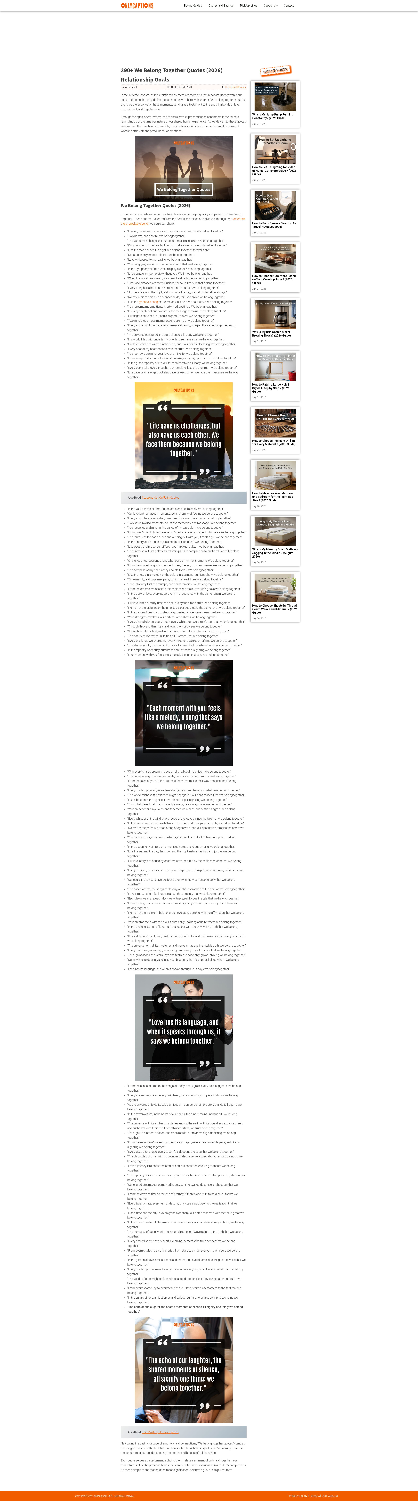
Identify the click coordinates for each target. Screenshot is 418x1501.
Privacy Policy (298, 1495)
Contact (289, 5)
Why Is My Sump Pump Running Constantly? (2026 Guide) (272, 116)
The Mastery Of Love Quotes (160, 1432)
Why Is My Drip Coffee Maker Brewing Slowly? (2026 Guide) (271, 333)
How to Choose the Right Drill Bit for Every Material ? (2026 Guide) (273, 442)
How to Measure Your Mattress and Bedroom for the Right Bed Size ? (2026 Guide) (273, 497)
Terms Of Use (318, 1495)
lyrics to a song (148, 302)
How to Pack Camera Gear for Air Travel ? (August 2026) (274, 225)
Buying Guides (193, 5)
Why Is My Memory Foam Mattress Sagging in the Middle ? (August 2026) (275, 553)
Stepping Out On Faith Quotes (160, 497)
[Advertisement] (209, 36)
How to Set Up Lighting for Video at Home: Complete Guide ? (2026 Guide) (274, 170)
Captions (269, 5)
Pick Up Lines (248, 5)
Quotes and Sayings (221, 5)
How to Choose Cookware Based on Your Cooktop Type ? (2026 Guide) (274, 279)
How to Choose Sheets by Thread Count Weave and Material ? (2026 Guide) (274, 609)
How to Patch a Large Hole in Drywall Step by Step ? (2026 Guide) (271, 388)
